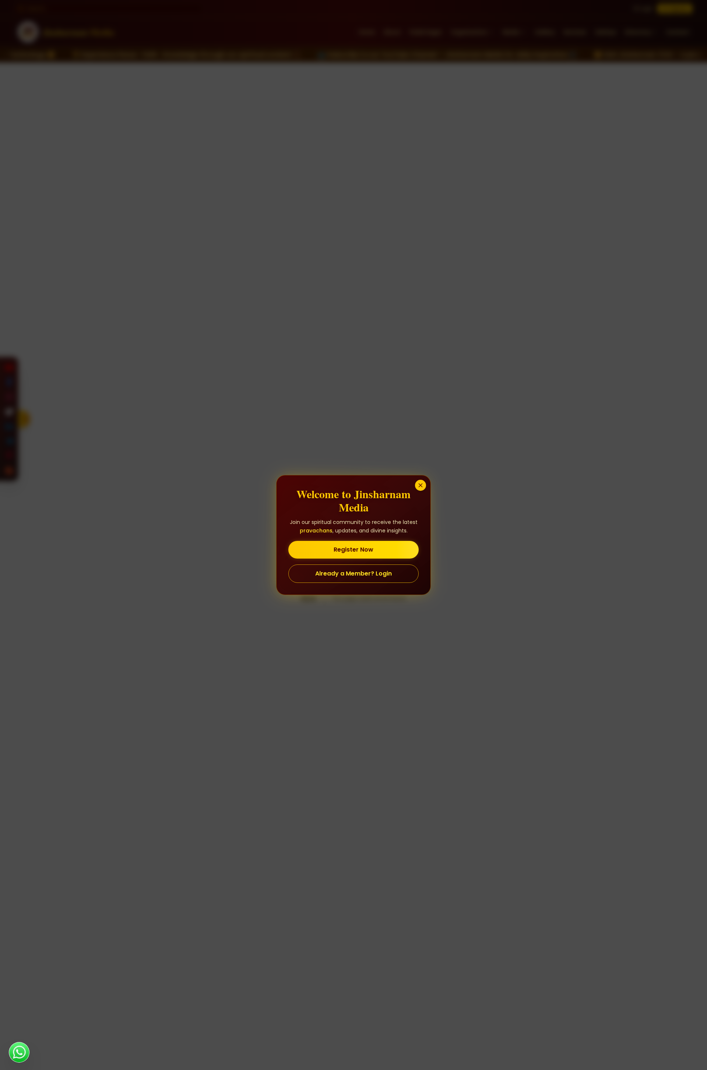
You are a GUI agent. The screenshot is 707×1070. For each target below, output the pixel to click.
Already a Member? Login (353, 573)
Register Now (353, 549)
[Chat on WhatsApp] (19, 1052)
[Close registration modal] (420, 485)
